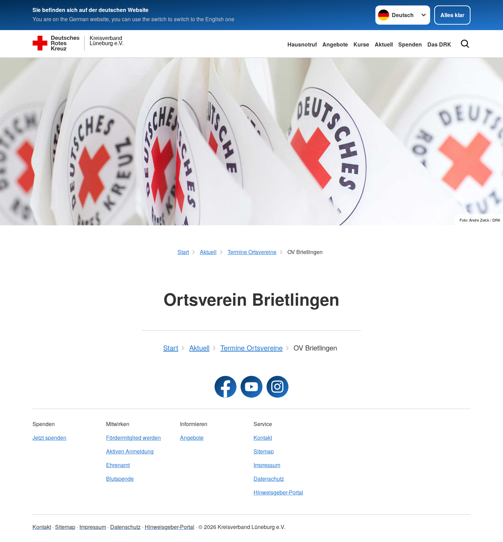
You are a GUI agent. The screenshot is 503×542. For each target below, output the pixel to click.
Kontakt (263, 437)
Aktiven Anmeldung (130, 451)
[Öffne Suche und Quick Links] (465, 43)
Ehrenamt (118, 465)
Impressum (267, 465)
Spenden (410, 44)
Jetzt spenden (49, 437)
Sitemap (264, 451)
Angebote (335, 44)
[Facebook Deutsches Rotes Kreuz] (225, 387)
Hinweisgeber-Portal (278, 492)
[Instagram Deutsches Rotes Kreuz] (277, 387)
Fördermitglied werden (133, 437)
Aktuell (384, 44)
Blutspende (120, 478)
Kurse (361, 44)
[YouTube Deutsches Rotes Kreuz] (251, 387)
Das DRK (439, 44)
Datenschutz (269, 478)
